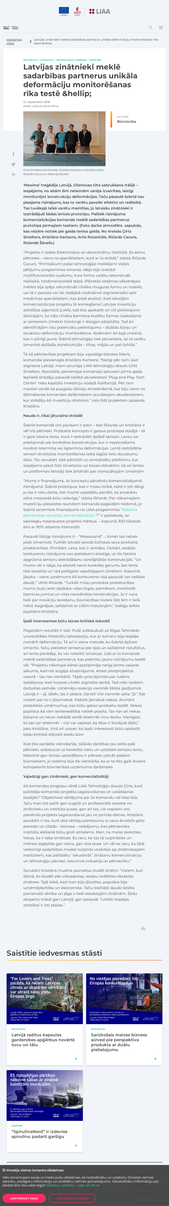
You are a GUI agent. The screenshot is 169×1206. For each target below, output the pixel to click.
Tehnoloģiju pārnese (71, 59)
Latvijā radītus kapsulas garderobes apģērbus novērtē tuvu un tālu (43, 1039)
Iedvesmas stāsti (14, 41)
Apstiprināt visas (24, 1198)
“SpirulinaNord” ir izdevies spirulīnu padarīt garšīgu (39, 1134)
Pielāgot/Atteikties (72, 1198)
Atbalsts (46, 59)
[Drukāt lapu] (143, 928)
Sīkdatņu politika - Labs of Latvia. (73, 1185)
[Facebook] (13, 154)
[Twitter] (13, 164)
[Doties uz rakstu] (76, 1059)
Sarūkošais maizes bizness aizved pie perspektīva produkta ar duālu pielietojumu (119, 1042)
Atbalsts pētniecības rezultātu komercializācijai (80, 512)
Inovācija (30, 59)
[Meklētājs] (151, 28)
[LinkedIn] (13, 174)
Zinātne (95, 59)
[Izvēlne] (161, 28)
